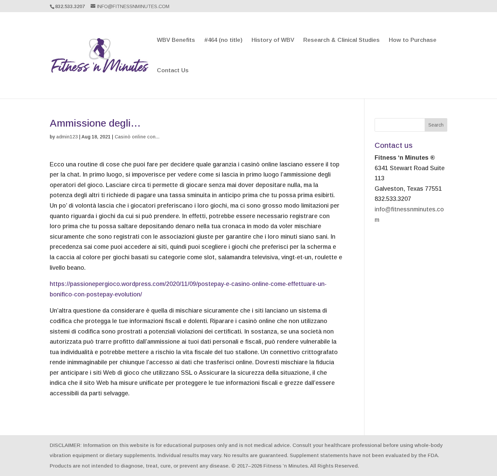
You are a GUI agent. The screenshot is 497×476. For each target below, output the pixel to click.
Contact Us (173, 71)
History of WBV (273, 40)
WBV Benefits (176, 40)
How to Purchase (412, 40)
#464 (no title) (223, 40)
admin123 (67, 136)
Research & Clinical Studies (341, 40)
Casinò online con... (137, 136)
